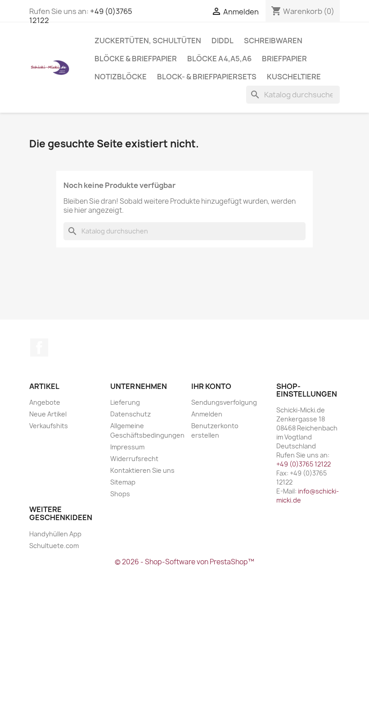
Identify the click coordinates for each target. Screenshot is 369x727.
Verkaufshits (48, 425)
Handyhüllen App (55, 534)
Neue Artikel (48, 414)
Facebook (39, 347)
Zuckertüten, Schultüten (147, 41)
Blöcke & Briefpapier (135, 59)
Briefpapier (284, 59)
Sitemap (122, 482)
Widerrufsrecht (134, 458)
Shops (120, 493)
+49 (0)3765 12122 (303, 464)
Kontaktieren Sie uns (142, 470)
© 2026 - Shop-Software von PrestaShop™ (184, 562)
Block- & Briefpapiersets (206, 77)
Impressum (127, 447)
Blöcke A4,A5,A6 (219, 59)
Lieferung (125, 402)
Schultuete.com (54, 545)
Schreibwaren (273, 41)
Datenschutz (130, 414)
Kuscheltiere (294, 77)
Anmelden (206, 414)
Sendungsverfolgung (224, 402)
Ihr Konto (211, 386)
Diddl (223, 41)
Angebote (44, 402)
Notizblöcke (120, 77)
